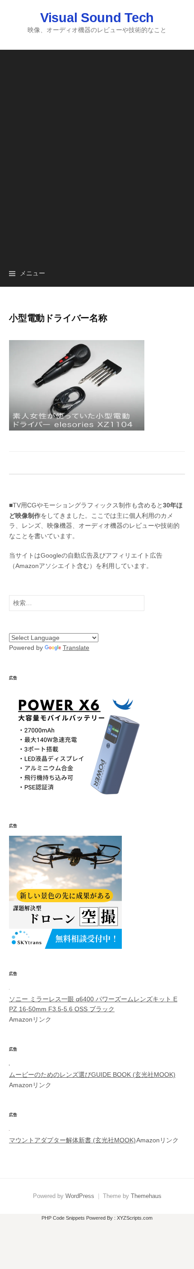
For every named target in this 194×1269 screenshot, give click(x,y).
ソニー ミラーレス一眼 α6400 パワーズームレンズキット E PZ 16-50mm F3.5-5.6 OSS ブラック (93, 1004)
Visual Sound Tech (97, 17)
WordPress (79, 1196)
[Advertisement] (97, 147)
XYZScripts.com (134, 1218)
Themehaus (146, 1196)
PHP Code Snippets (63, 1218)
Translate (76, 647)
